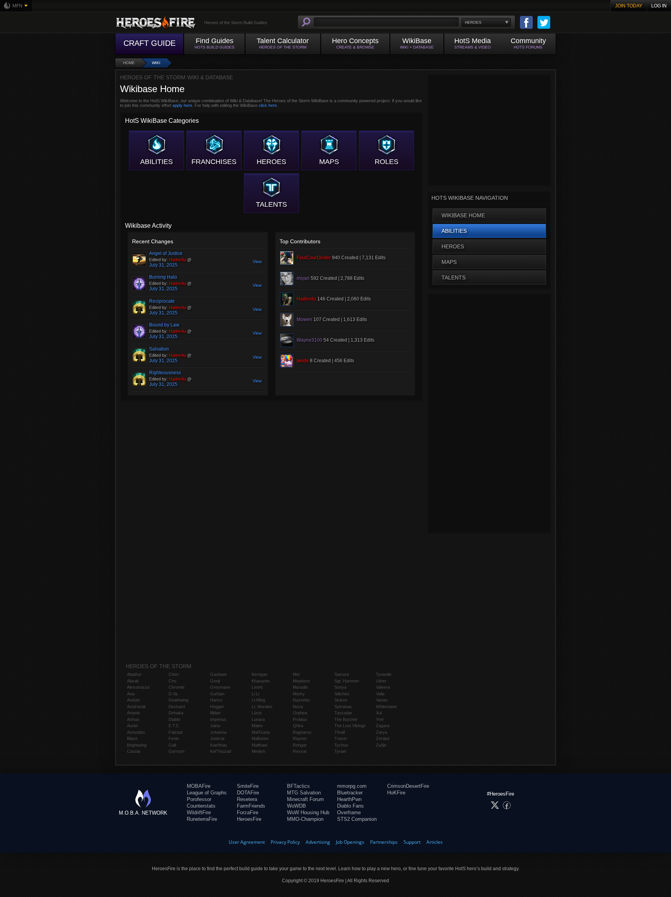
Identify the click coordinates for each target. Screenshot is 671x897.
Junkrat (217, 738)
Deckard (177, 706)
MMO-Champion (305, 819)
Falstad (176, 732)
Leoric (257, 687)
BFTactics (298, 786)
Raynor (300, 738)
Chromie (176, 687)
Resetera (247, 799)
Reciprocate (162, 301)
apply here (182, 105)
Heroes (271, 162)
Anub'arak (136, 706)
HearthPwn (349, 799)
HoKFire (396, 793)
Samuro (341, 674)
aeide (303, 360)
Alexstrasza (138, 687)
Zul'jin (381, 745)
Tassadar (343, 712)
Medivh (258, 751)
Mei (296, 674)
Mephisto (301, 681)
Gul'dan (217, 693)
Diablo (174, 719)
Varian (382, 700)
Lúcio (257, 712)
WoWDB (296, 806)
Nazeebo (301, 700)
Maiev (257, 725)
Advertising (318, 842)
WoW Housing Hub (308, 812)
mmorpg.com (352, 786)
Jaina (215, 725)
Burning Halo (163, 277)
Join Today (628, 6)
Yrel (379, 719)
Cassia (133, 751)
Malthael (259, 745)
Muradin (300, 687)
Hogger (217, 706)
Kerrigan (260, 674)
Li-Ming (258, 700)
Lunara (258, 719)
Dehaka (176, 712)
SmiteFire (248, 786)
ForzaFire (247, 812)
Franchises (213, 162)
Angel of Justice (166, 253)
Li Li (255, 693)
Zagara (382, 725)
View (257, 261)
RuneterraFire (202, 819)
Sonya (340, 687)
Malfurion (260, 738)
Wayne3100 (309, 340)
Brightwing (136, 745)
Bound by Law (164, 325)
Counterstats (201, 806)
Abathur (134, 674)
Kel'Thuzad (220, 751)
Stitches (341, 693)
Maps (329, 162)
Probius (300, 719)
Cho (172, 681)
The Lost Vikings (350, 725)
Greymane (220, 687)
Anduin (133, 700)
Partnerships (384, 842)
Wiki (156, 63)
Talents (271, 204)
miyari (303, 278)
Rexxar (300, 751)
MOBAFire (198, 786)
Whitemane (386, 706)
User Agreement (247, 842)
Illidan (215, 712)
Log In (659, 6)
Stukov (341, 700)
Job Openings (350, 842)
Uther (381, 681)
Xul (379, 712)
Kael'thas (218, 745)
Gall (172, 745)
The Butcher (346, 719)
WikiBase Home (463, 215)
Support (412, 842)
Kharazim (260, 681)
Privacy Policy (285, 842)
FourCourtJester (314, 257)
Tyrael (340, 751)
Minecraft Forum (305, 799)
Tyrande (383, 674)
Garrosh (176, 751)
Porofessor (199, 799)
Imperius (218, 719)
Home (129, 63)
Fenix (174, 738)
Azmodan (136, 732)
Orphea (300, 712)
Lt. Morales (262, 706)
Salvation (159, 349)
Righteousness (165, 372)
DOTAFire (248, 793)
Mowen (304, 319)
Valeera (383, 687)
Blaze (132, 738)
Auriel (132, 725)
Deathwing (178, 700)
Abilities (156, 162)
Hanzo (216, 700)
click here (268, 105)
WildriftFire (199, 812)
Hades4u (177, 259)
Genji (215, 681)
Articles (434, 842)
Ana (130, 693)
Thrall (339, 732)
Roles (386, 162)
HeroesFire (249, 819)
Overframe (349, 812)
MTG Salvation (304, 793)
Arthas (133, 719)
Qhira (298, 725)
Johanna (218, 732)
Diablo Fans (350, 806)
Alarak (133, 681)
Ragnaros (302, 732)
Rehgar (300, 745)
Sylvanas (343, 706)
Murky (299, 693)
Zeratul (382, 738)
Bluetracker (350, 793)
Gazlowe (218, 674)
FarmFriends (251, 806)
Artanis (133, 712)
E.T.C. (174, 725)
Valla (380, 693)
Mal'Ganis (261, 732)
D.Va (173, 693)
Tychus (341, 745)
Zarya (381, 732)
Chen (174, 674)
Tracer (340, 738)
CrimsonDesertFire (408, 786)
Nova (298, 706)
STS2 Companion (357, 819)
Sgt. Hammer (346, 681)
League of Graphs (207, 793)
